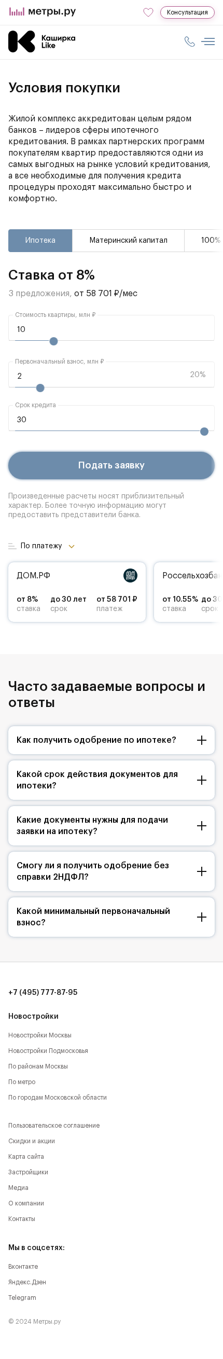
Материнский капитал (128, 240)
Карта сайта (26, 1157)
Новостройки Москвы (40, 1035)
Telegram (22, 1298)
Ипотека (40, 240)
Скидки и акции (31, 1141)
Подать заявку (111, 465)
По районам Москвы (38, 1066)
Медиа (18, 1188)
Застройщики (28, 1172)
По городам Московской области (57, 1097)
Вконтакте (23, 1267)
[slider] (53, 341)
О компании (26, 1203)
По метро (21, 1082)
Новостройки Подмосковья (48, 1051)
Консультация (187, 12)
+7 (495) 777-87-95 (43, 992)
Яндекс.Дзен (27, 1282)
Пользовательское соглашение (54, 1125)
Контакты (21, 1219)
